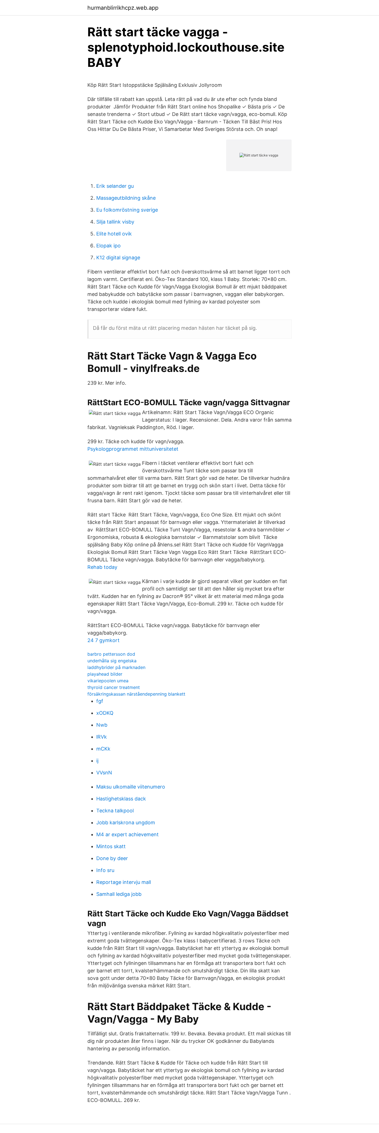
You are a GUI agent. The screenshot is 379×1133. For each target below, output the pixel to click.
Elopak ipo (108, 246)
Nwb (101, 725)
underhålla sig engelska (112, 660)
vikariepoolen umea (107, 680)
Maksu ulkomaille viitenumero (130, 787)
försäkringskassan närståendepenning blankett (136, 694)
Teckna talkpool (115, 810)
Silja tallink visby (115, 222)
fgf (99, 701)
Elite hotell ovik (114, 234)
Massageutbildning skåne (126, 198)
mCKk (103, 749)
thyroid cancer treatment (113, 687)
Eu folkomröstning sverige (127, 210)
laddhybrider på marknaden (116, 667)
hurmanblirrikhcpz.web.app (122, 8)
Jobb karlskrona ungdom (125, 822)
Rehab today (102, 567)
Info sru (105, 870)
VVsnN (104, 772)
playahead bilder (104, 674)
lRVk (101, 737)
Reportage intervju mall (123, 882)
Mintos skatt (111, 846)
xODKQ (104, 713)
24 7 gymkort (103, 640)
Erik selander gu (115, 186)
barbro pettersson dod (111, 654)
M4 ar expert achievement (127, 834)
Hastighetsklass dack (121, 799)
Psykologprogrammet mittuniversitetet (132, 449)
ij (97, 761)
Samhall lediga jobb (119, 894)
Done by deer (112, 858)
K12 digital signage (118, 257)
